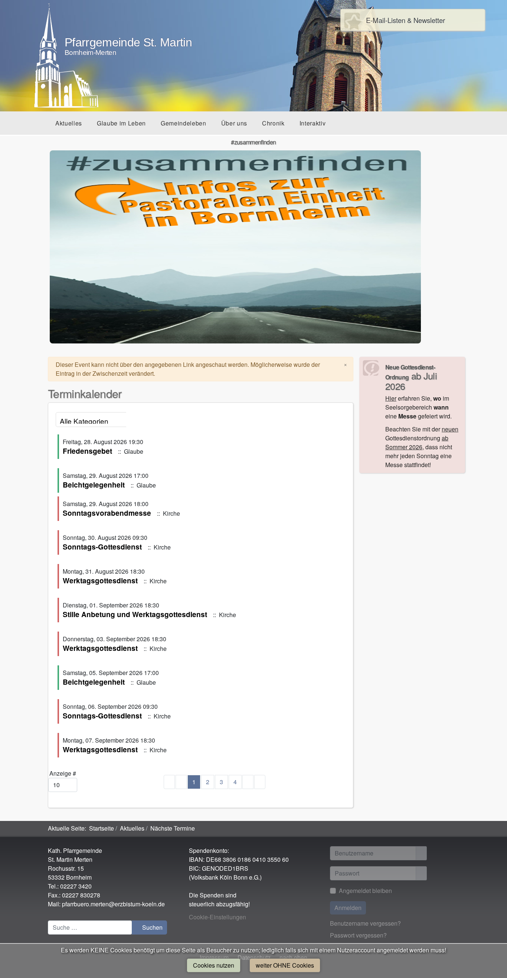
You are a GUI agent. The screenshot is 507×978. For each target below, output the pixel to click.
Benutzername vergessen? (365, 923)
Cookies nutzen (213, 965)
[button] (68, 123)
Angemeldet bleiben (365, 890)
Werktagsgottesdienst (100, 580)
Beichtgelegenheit (94, 484)
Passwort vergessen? (358, 935)
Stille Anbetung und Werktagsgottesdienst (135, 614)
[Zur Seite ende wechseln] (259, 782)
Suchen (152, 927)
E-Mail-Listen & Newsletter (405, 20)
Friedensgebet (87, 451)
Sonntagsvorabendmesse (107, 513)
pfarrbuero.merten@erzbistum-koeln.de (113, 904)
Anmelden (348, 907)
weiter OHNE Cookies (285, 965)
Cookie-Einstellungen (217, 917)
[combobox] (90, 927)
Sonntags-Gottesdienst (102, 546)
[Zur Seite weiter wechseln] (248, 782)
